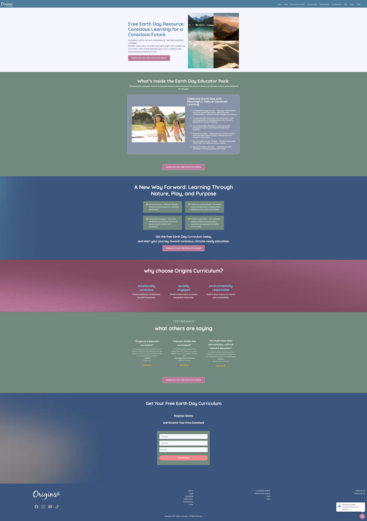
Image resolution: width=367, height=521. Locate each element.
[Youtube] (50, 506)
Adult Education (325, 4)
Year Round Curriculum (297, 4)
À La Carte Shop (312, 4)
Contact (351, 4)
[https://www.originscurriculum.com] (7, 4)
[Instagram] (43, 506)
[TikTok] (57, 506)
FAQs (345, 4)
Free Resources (337, 4)
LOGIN (359, 4)
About (286, 4)
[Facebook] (36, 506)
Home (280, 4)
